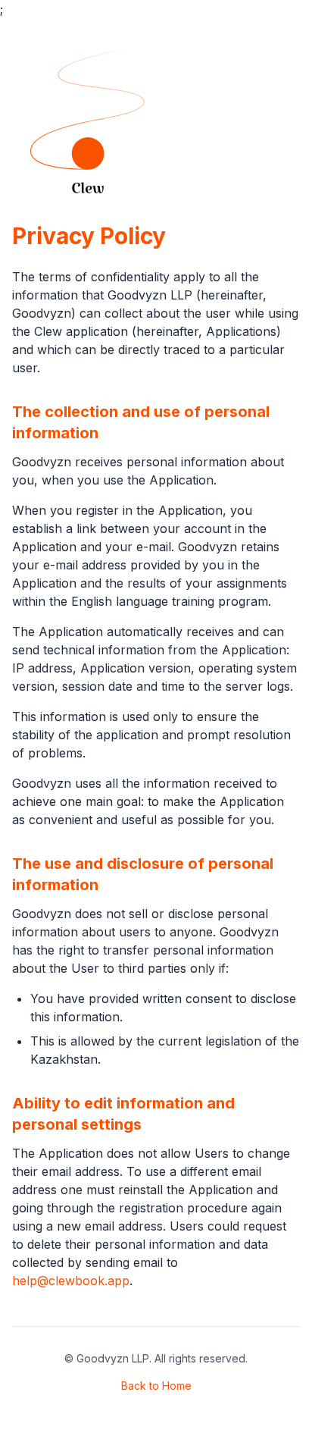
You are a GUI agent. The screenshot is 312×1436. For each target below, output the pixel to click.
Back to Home (156, 1385)
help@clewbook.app (70, 1280)
